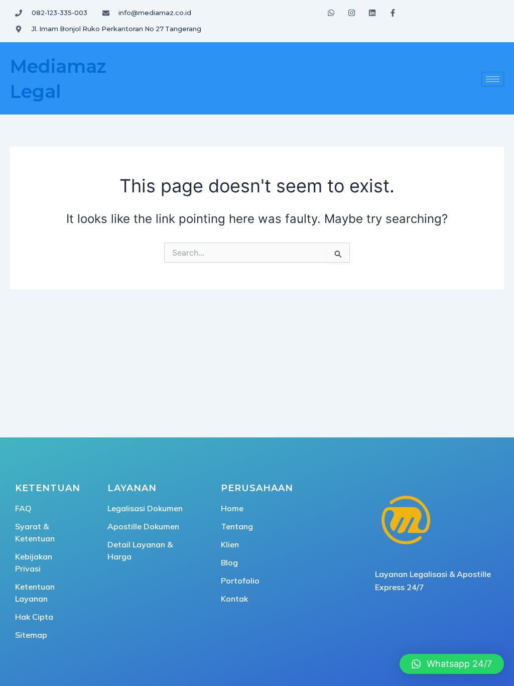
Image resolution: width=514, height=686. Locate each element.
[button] (452, 664)
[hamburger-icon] (492, 79)
